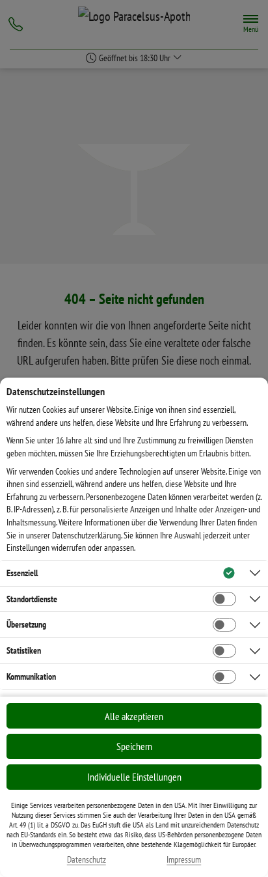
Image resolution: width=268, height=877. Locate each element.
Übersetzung (26, 624)
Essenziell (22, 573)
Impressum (184, 859)
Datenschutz (86, 859)
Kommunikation (31, 676)
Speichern (134, 746)
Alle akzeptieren (134, 716)
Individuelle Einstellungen (134, 776)
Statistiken (24, 650)
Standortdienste (32, 599)
